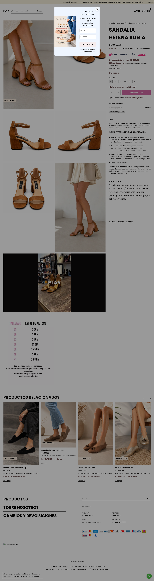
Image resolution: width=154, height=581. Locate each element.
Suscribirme (87, 44)
